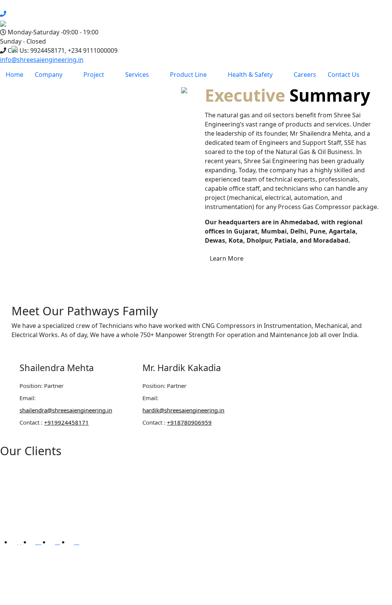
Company (48, 74)
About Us (208, 501)
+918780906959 (189, 422)
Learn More (226, 258)
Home (14, 74)
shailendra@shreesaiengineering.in (66, 410)
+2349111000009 (304, 593)
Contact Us (343, 74)
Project (93, 74)
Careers (305, 74)
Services (137, 74)
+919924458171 (66, 422)
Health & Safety (250, 74)
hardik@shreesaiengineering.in (183, 410)
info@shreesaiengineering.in (41, 59)
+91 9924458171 (303, 574)
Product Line (188, 74)
